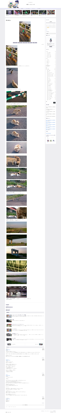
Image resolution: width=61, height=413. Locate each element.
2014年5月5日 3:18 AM (8, 375)
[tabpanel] (10, 13)
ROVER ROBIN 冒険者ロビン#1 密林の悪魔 (50, 114)
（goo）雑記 (8, 304)
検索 (46, 101)
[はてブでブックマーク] (25, 42)
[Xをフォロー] (6, 310)
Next (55, 13)
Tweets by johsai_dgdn (48, 133)
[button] (34, 42)
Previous (5, 13)
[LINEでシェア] (30, 42)
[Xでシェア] (15, 42)
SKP (50, 42)
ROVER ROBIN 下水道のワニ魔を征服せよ (50, 116)
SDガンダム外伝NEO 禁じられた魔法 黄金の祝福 (50, 107)
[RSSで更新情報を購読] (9, 310)
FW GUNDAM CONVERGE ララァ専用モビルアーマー (50, 112)
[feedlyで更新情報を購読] (7, 310)
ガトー (6, 359)
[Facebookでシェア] (20, 42)
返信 (43, 396)
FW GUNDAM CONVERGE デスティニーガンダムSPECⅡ (50, 109)
